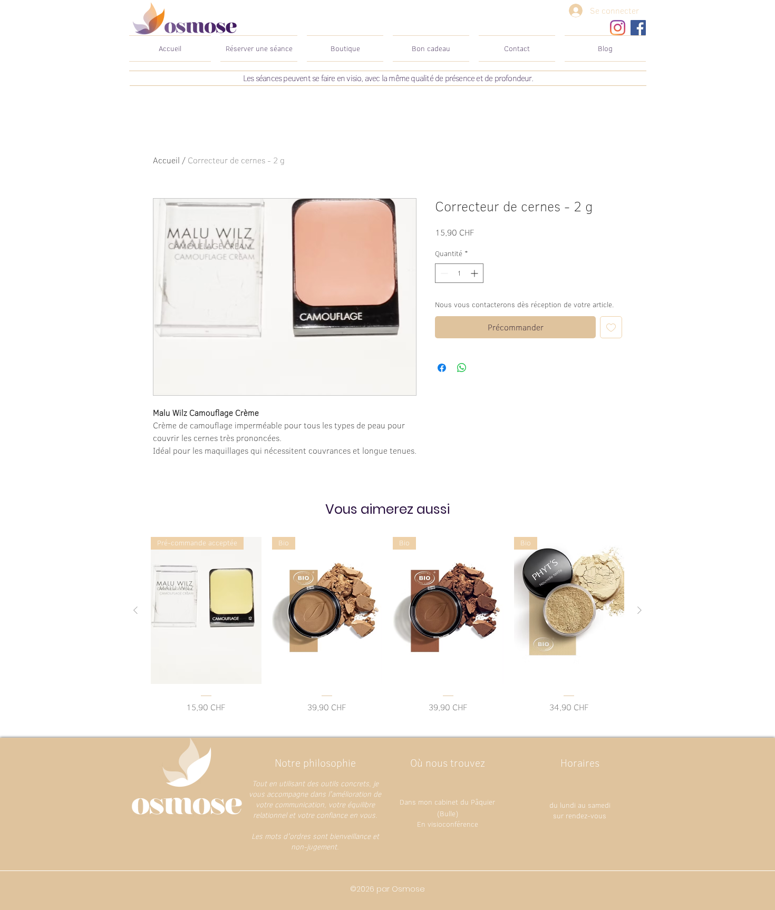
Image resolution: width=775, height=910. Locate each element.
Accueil (166, 160)
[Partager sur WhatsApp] (462, 367)
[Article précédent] (135, 610)
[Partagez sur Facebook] (441, 367)
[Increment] (475, 273)
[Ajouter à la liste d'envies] (611, 327)
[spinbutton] (459, 273)
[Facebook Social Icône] (638, 27)
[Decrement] (443, 273)
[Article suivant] (639, 610)
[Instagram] (617, 27)
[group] (387, 625)
